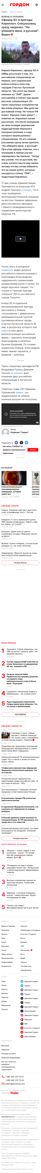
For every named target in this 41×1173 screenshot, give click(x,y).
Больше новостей (20, 838)
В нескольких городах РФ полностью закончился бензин (18, 799)
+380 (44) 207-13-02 (15, 1080)
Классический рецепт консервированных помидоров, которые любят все (11, 490)
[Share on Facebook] (16, 443)
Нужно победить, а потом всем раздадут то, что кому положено (19, 544)
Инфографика (7, 962)
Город (3, 976)
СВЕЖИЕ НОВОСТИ (11, 726)
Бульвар (7, 468)
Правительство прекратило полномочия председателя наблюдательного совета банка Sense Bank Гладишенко (19, 748)
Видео (23, 958)
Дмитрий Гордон (31, 981)
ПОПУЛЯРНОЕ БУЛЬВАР (14, 844)
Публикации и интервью (30, 930)
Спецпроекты (25, 970)
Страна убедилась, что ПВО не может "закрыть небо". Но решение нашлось (22, 651)
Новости (4, 921)
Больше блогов (20, 563)
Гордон (4, 12)
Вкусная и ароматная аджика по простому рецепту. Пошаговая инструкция (21, 882)
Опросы (23, 962)
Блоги (22, 938)
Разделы (23, 921)
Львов (3, 985)
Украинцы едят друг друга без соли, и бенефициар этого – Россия (18, 511)
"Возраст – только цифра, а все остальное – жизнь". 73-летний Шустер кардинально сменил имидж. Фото (21, 854)
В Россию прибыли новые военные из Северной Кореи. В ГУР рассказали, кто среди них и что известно (19, 819)
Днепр (4, 1001)
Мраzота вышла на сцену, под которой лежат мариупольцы (19, 554)
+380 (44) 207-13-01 (14, 1077)
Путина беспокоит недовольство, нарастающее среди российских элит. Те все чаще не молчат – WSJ (19, 781)
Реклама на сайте (8, 1054)
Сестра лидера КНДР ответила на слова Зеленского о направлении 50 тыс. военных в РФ (22, 664)
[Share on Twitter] (21, 443)
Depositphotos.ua (8, 1117)
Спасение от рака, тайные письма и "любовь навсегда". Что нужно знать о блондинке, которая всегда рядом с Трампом (19, 736)
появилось (7, 270)
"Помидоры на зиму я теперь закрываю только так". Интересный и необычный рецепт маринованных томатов (23, 868)
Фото (22, 954)
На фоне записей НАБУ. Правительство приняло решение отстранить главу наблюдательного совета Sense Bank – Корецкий (22, 679)
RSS (25, 1024)
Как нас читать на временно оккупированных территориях (8, 1065)
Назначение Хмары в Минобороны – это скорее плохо (22, 692)
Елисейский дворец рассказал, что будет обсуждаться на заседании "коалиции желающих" (19, 830)
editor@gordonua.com (15, 1084)
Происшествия (7, 958)
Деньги (4, 934)
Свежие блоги (10, 506)
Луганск (4, 1009)
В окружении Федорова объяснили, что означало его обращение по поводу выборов (19, 809)
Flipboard (28, 1019)
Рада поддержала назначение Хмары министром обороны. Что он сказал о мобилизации (22, 704)
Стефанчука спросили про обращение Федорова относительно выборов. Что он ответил (19, 770)
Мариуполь (6, 1005)
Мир (3, 938)
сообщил (26, 190)
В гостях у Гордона (28, 934)
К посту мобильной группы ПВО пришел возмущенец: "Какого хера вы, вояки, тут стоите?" (19, 521)
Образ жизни (6, 954)
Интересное (6, 966)
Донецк (4, 993)
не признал (16, 373)
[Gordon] (19, 5)
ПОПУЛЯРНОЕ (8, 643)
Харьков (4, 997)
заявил (19, 392)
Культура (5, 946)
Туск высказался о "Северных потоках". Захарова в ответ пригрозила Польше (19, 790)
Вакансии (5, 1046)
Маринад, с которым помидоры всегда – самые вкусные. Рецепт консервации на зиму (21, 895)
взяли (4, 330)
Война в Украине (16, 12)
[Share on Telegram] (26, 443)
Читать (33, 450)
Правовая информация (10, 1058)
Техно (3, 950)
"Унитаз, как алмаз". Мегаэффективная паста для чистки (23, 906)
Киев (3, 981)
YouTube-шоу (25, 966)
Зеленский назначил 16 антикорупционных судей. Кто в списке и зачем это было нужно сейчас (20, 759)
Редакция (5, 1050)
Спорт (3, 942)
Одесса (4, 989)
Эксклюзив (24, 950)
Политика (5, 930)
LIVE (22, 946)
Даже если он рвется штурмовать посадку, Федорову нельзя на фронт (19, 533)
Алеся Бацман (30, 1011)
